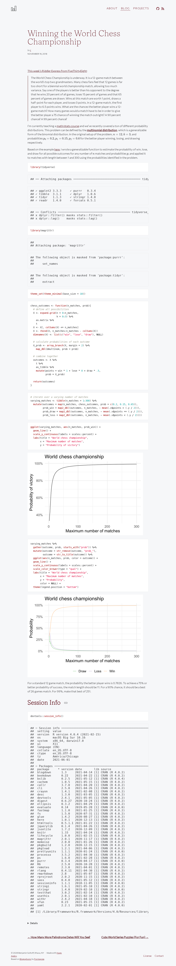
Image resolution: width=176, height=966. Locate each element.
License (147, 955)
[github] (157, 8)
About (112, 8)
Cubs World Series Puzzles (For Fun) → (124, 937)
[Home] (36, 8)
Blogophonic (25, 959)
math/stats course (68, 126)
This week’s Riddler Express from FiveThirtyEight (57, 70)
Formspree (39, 959)
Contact (159, 955)
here (57, 149)
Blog (125, 8)
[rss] (162, 8)
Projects (141, 8)
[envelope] (152, 8)
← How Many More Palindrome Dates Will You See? (59, 937)
